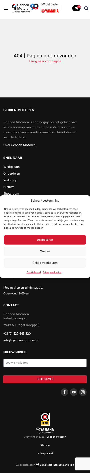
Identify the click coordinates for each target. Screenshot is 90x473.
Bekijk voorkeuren (45, 262)
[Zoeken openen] (86, 8)
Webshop (10, 180)
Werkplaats (11, 167)
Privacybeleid (45, 453)
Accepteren (45, 239)
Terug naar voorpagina (45, 61)
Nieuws (8, 187)
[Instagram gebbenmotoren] (83, 392)
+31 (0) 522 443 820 (17, 334)
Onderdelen (11, 173)
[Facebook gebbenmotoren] (64, 392)
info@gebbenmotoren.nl (21, 340)
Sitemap (45, 445)
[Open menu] (5, 8)
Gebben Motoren (56, 436)
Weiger (45, 251)
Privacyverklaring (52, 272)
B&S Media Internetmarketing (57, 464)
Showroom (11, 194)
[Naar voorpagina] (25, 8)
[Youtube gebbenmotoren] (73, 392)
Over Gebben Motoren (19, 145)
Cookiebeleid (34, 272)
